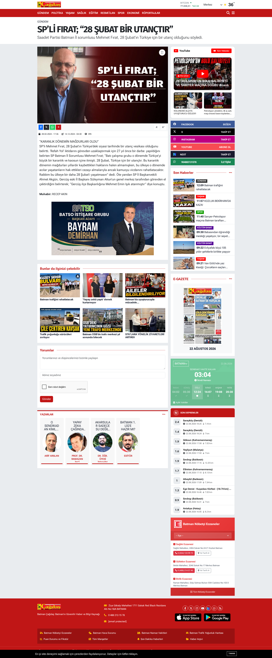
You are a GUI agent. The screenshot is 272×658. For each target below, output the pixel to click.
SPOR (121, 12)
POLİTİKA (57, 12)
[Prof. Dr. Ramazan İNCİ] (77, 442)
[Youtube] (202, 608)
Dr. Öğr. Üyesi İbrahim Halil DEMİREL (103, 458)
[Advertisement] (23, 67)
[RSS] (220, 608)
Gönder (46, 399)
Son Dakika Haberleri (152, 639)
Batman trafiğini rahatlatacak (56, 299)
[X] (191, 608)
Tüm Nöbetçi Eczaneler (204, 592)
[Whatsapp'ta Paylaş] (52, 127)
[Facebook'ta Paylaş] (41, 127)
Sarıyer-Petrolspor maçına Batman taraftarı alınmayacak (211, 219)
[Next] (208, 608)
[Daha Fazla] (58, 127)
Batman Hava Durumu (104, 633)
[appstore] (188, 617)
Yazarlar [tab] (46, 414)
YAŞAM (70, 12)
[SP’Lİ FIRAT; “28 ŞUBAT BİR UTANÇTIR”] (102, 85)
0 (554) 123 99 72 (185, 553)
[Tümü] (230, 172)
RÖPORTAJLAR (151, 12)
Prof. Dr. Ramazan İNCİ (77, 458)
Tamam (232, 653)
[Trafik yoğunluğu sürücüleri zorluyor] (60, 319)
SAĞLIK (81, 12)
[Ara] (228, 13)
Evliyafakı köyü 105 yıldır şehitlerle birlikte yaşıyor (213, 249)
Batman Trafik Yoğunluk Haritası (206, 633)
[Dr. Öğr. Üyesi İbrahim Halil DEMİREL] (103, 442)
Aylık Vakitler (182, 402)
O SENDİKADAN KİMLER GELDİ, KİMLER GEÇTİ (52, 426)
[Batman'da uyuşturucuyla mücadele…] (145, 285)
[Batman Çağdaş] (49, 4)
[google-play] (217, 617)
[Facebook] (185, 608)
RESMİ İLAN (108, 12)
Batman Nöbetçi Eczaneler (58, 633)
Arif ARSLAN (52, 455)
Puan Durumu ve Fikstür (56, 639)
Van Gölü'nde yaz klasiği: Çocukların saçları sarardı (211, 265)
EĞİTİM (93, 12)
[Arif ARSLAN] (52, 442)
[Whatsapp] (214, 608)
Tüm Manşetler (100, 639)
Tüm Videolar (222, 51)
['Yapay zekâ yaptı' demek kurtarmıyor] (103, 285)
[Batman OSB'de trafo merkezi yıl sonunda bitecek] (103, 319)
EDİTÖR (128, 455)
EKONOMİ (133, 12)
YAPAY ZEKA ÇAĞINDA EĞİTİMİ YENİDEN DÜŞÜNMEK (77, 426)
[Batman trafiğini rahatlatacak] (60, 285)
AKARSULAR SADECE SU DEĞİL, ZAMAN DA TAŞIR (102, 426)
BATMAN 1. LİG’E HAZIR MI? (128, 426)
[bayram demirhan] (102, 228)
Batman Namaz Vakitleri (154, 633)
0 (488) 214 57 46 (185, 570)
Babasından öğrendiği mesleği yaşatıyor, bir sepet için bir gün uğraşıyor (213, 234)
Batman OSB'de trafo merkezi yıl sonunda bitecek (101, 336)
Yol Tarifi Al (204, 553)
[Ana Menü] (232, 13)
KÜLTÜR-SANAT (204, 227)
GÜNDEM (43, 12)
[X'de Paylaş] (46, 127)
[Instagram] (196, 608)
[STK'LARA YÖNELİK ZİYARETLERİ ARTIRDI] (145, 319)
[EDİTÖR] (128, 442)
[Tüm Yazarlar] (163, 414)
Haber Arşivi (196, 639)
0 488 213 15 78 (116, 615)
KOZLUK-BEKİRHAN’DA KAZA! (213, 203)
